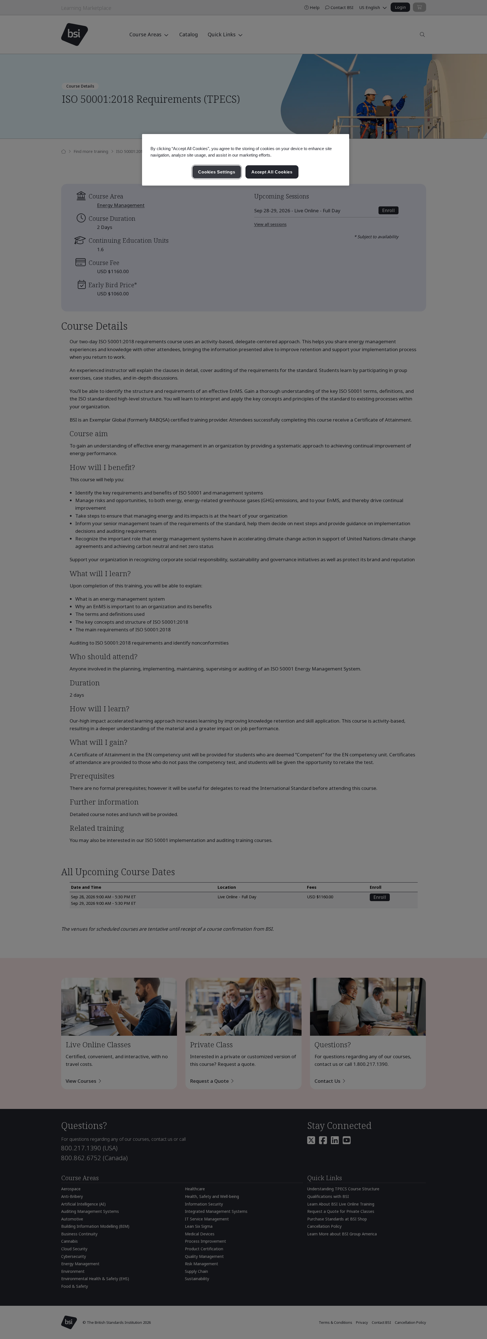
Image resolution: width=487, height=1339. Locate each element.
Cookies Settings (216, 172)
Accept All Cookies (272, 172)
